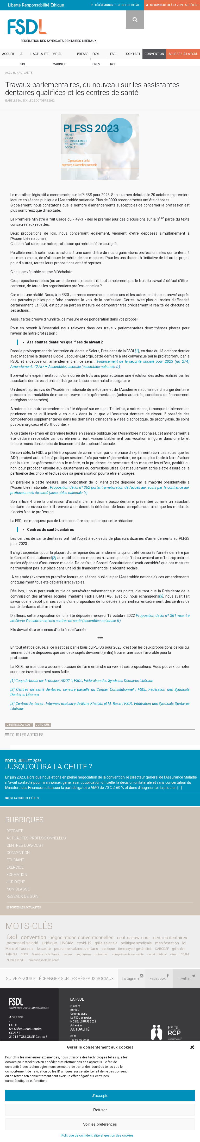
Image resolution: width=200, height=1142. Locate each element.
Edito (73, 1035)
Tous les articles (26, 735)
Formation (17, 874)
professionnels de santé (44, 960)
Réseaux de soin (22, 896)
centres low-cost (133, 937)
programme (83, 954)
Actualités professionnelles (36, 838)
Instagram (130, 978)
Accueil (8, 54)
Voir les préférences (100, 1124)
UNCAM (66, 943)
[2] (54, 558)
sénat (173, 954)
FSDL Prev (96, 59)
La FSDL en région (81, 1017)
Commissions (78, 1013)
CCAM (185, 954)
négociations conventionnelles (81, 937)
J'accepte (100, 1095)
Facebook (158, 978)
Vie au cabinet (59, 59)
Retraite (15, 831)
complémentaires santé (127, 954)
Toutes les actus (80, 1039)
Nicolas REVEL (16, 960)
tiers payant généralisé (135, 949)
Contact (133, 54)
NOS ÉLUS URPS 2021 (83, 1021)
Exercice (15, 867)
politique (108, 949)
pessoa (67, 954)
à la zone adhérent (174, 5)
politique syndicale (136, 943)
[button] (192, 1047)
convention (33, 937)
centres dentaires (170, 937)
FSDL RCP (113, 59)
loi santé (44, 948)
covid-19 (84, 943)
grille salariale (106, 943)
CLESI (24, 954)
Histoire (75, 1006)
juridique (49, 942)
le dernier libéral (117, 5)
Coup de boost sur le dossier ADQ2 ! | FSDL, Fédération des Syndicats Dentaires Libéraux (84, 681)
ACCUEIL (10, 72)
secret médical (157, 954)
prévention (102, 954)
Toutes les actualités (25, 907)
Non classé (18, 889)
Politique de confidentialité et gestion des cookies (97, 1135)
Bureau (74, 1009)
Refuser (100, 1110)
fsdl (12, 937)
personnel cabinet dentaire (76, 948)
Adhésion (76, 1025)
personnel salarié (22, 942)
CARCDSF (162, 949)
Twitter (185, 978)
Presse (82, 54)
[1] (137, 351)
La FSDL (22, 59)
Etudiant (15, 860)
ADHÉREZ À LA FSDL (183, 54)
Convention (154, 54)
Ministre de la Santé (45, 954)
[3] (161, 596)
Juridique (42, 724)
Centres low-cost (19, 724)
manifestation (167, 943)
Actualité (41, 54)
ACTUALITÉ (25, 72)
